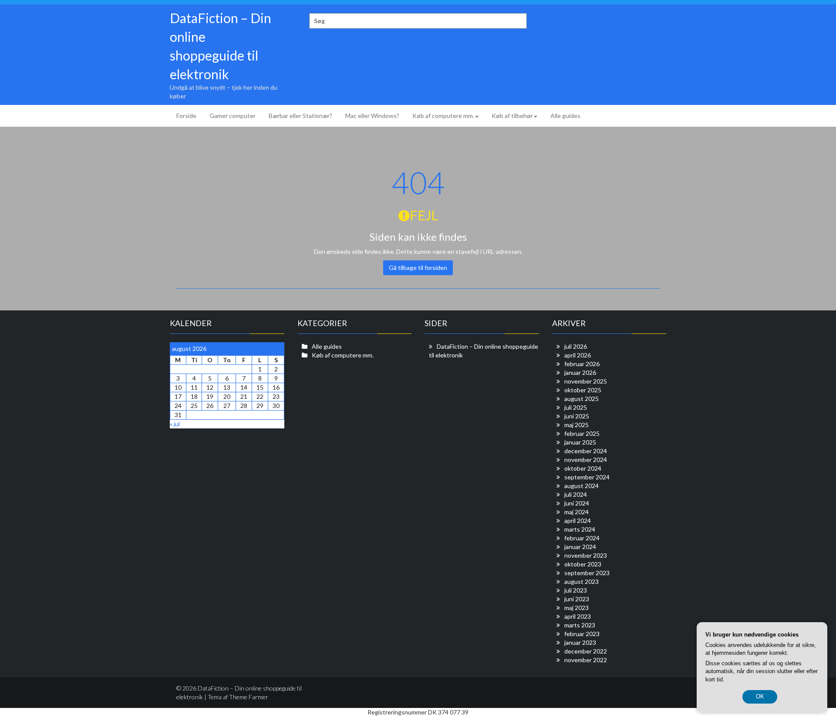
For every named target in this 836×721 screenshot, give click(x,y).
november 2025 (585, 381)
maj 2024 (576, 511)
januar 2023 (580, 642)
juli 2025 (575, 407)
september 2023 (587, 572)
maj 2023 (576, 607)
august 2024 (581, 485)
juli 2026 (575, 346)
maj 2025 (576, 424)
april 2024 (577, 520)
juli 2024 (575, 494)
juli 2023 (575, 590)
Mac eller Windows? (372, 115)
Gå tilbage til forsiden (418, 267)
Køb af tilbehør (512, 115)
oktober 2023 (582, 564)
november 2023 (585, 555)
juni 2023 (576, 599)
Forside (186, 115)
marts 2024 (579, 529)
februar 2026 (582, 363)
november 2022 (585, 660)
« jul (175, 424)
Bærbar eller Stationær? (300, 115)
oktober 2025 (582, 390)
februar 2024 (582, 538)
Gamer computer (232, 115)
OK (760, 696)
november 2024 (585, 459)
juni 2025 (576, 416)
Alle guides (565, 115)
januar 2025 (580, 442)
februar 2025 (582, 433)
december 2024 (585, 451)
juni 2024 (576, 503)
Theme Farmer (248, 697)
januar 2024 (580, 546)
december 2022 (585, 651)
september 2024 (587, 477)
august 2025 (581, 398)
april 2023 (577, 616)
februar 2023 (582, 633)
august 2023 (581, 581)
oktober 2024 (582, 468)
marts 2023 (579, 625)
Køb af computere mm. (443, 115)
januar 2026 (580, 372)
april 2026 (577, 355)
